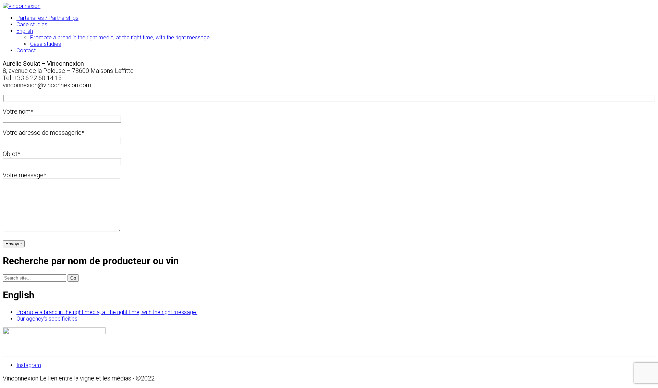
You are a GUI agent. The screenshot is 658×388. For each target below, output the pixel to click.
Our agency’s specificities (46, 318)
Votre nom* (18, 111)
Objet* (11, 153)
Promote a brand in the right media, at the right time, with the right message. (106, 312)
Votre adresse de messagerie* (43, 132)
